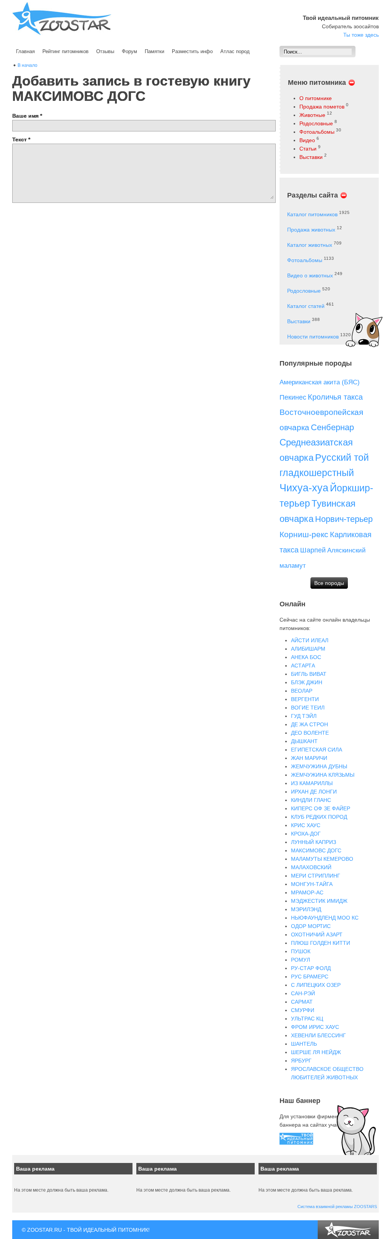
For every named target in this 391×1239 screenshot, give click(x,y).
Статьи (308, 149)
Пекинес (293, 397)
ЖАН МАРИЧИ (309, 758)
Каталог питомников (312, 214)
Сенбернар (332, 427)
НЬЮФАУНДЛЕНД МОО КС (325, 918)
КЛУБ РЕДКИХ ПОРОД (319, 817)
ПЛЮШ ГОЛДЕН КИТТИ (320, 943)
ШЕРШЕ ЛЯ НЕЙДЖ (316, 1052)
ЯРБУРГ (301, 1061)
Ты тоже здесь (361, 35)
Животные (312, 115)
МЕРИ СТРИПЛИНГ (315, 876)
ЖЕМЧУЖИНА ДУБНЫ (319, 766)
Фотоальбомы (316, 132)
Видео (307, 140)
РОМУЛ (300, 960)
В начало (27, 65)
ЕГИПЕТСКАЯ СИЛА (316, 750)
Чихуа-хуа (304, 488)
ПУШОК (300, 951)
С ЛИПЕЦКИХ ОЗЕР (316, 985)
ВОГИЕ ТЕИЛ (308, 708)
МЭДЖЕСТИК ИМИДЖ (319, 901)
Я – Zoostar (61, 18)
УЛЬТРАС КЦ (307, 1018)
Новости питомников (313, 337)
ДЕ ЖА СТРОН (309, 724)
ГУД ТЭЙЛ (304, 716)
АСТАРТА (303, 665)
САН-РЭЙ (303, 993)
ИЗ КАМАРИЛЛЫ (312, 783)
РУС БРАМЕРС (309, 976)
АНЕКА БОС (306, 657)
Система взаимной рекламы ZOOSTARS (337, 1206)
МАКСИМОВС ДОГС (316, 850)
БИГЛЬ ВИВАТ (308, 674)
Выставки (311, 157)
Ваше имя (27, 116)
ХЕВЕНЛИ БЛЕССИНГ (318, 1035)
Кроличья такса (335, 397)
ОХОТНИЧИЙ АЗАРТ (317, 934)
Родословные (316, 123)
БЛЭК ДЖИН (306, 682)
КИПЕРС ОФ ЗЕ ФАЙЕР (320, 808)
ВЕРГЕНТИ (305, 699)
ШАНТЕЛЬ (304, 1044)
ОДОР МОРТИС (311, 926)
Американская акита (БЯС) (320, 382)
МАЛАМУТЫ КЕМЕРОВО (322, 859)
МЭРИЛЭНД (306, 909)
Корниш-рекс (304, 534)
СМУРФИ (302, 1010)
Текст (21, 139)
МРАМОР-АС (307, 892)
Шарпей (313, 550)
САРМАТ (302, 1002)
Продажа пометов (321, 107)
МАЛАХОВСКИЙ (311, 867)
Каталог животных (309, 245)
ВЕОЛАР (301, 691)
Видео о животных (310, 275)
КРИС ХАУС (305, 825)
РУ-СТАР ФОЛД (311, 968)
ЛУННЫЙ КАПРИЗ (313, 842)
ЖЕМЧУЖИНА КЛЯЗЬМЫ (322, 775)
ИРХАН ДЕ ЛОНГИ (314, 792)
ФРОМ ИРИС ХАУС (315, 1027)
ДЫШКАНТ (304, 741)
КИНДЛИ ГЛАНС (311, 800)
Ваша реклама (35, 1169)
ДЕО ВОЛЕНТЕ (310, 733)
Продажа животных (311, 230)
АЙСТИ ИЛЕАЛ (309, 640)
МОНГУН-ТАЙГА (312, 884)
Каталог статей (306, 306)
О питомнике (315, 98)
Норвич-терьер (344, 519)
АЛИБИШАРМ (308, 649)
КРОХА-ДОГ (306, 834)
